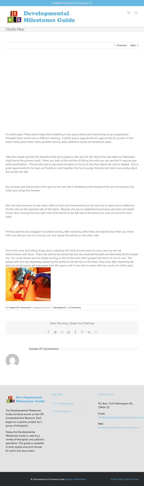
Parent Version (62, 411)
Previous (122, 45)
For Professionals (64, 403)
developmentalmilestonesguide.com (118, 427)
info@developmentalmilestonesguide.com (72, 2)
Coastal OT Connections (20, 307)
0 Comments (75, 307)
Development (59, 307)
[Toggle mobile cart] (129, 13)
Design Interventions (76, 479)
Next (133, 45)
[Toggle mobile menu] (136, 13)
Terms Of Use (132, 479)
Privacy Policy (117, 479)
